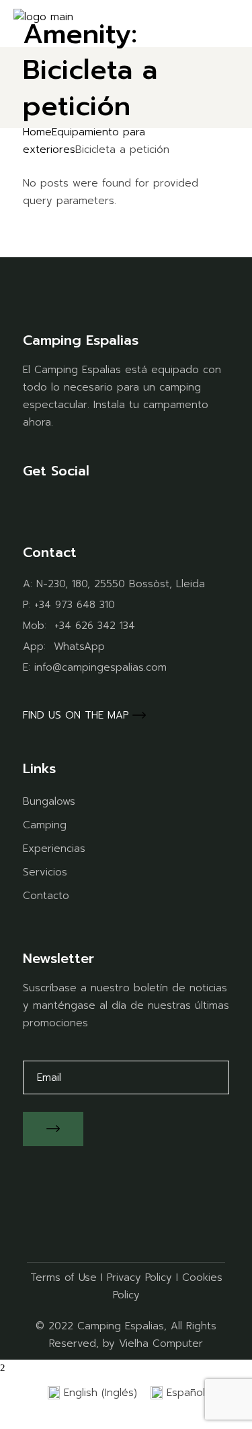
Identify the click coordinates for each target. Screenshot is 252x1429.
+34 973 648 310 (74, 604)
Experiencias (54, 848)
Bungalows (49, 801)
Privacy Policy (139, 1277)
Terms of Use (63, 1277)
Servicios (45, 872)
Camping (45, 825)
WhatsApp (79, 646)
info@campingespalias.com (100, 667)
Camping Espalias (120, 1326)
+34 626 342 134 (94, 625)
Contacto (46, 895)
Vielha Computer (161, 1343)
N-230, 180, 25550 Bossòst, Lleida (120, 583)
